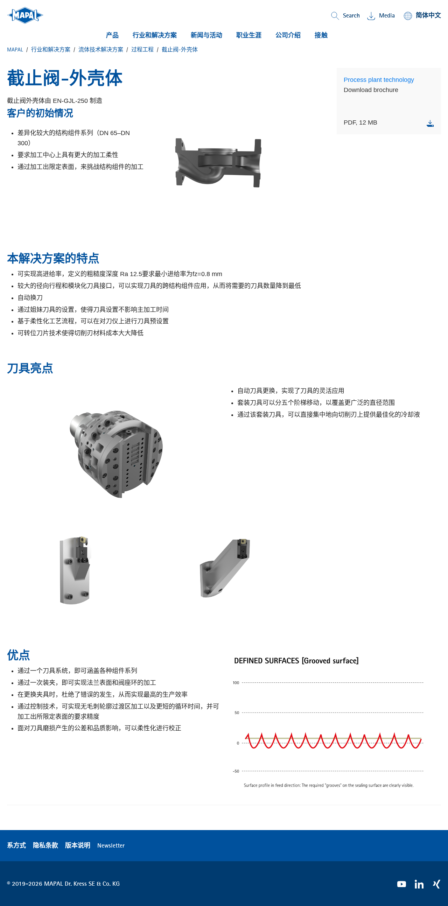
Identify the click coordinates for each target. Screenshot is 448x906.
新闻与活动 (206, 35)
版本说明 (77, 845)
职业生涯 (248, 35)
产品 (112, 35)
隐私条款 (45, 845)
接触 (321, 35)
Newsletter (111, 845)
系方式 (16, 845)
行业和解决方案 (155, 35)
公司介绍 (288, 35)
